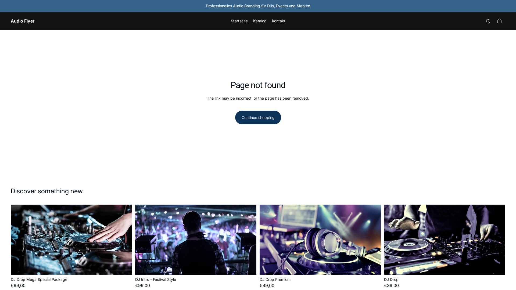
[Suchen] (488, 21)
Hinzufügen (252, 266)
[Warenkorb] (499, 21)
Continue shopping (258, 117)
